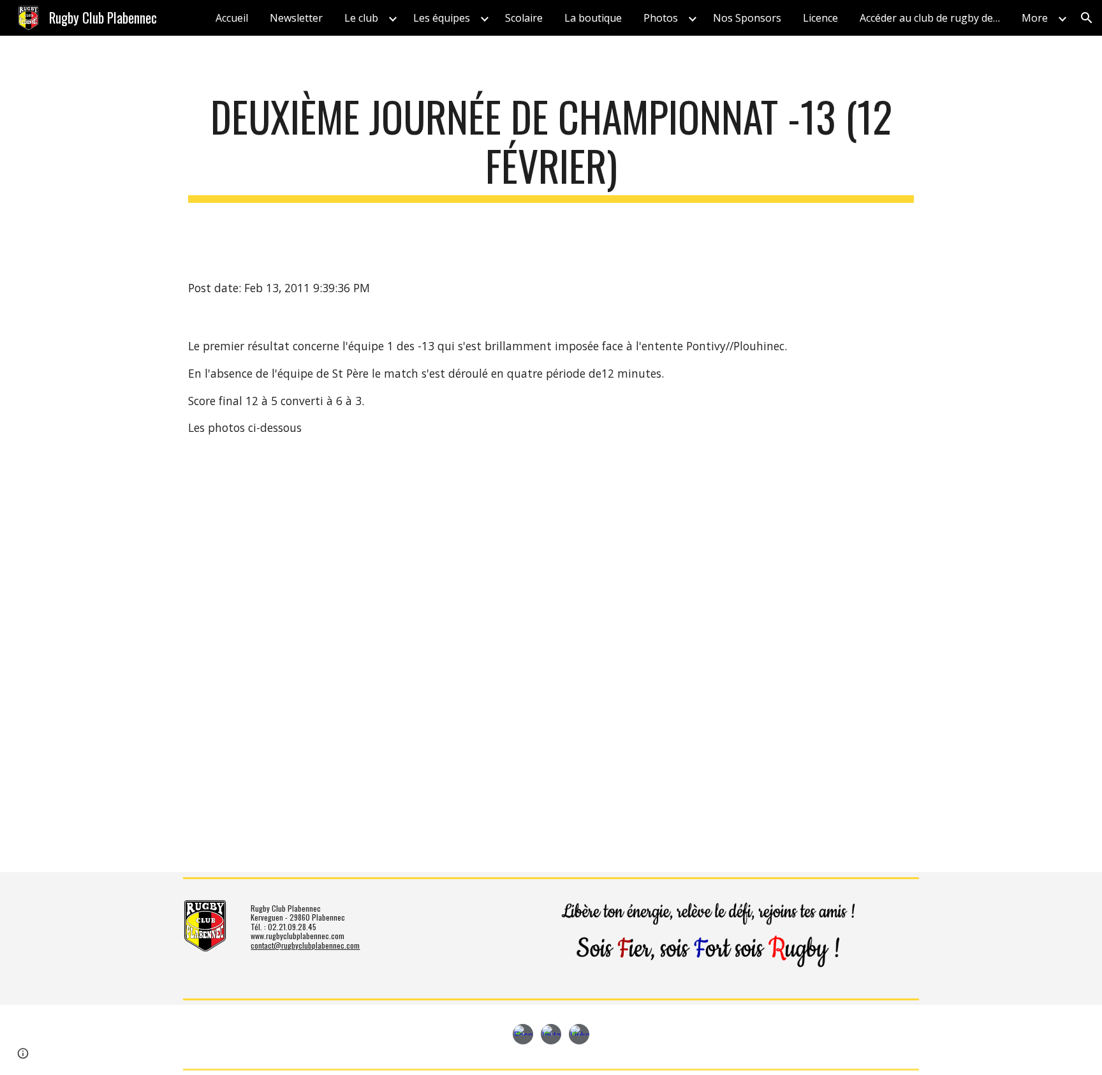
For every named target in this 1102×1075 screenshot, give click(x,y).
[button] (1086, 18)
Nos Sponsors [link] (747, 18)
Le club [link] (361, 18)
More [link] (1035, 18)
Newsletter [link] (296, 18)
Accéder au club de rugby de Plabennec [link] (933, 18)
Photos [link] (660, 18)
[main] (551, 147)
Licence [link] (820, 18)
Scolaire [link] (524, 18)
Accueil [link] (232, 18)
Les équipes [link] (441, 18)
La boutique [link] (593, 18)
